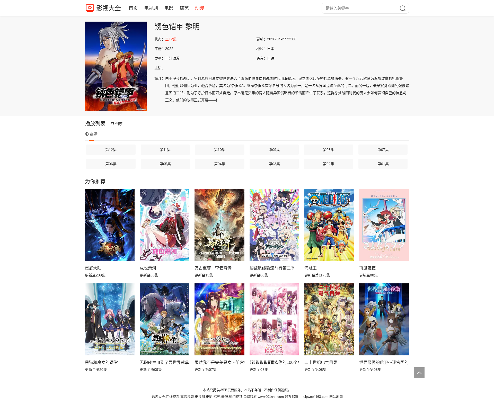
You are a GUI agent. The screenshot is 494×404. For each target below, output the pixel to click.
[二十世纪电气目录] (329, 319)
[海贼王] (329, 225)
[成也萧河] (164, 225)
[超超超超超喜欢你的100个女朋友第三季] (274, 319)
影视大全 (108, 8)
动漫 (199, 8)
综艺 (184, 8)
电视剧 (151, 8)
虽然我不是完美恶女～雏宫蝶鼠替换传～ (219, 362)
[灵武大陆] (110, 225)
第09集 (274, 150)
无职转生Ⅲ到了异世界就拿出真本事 (164, 362)
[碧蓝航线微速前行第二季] (274, 225)
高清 (94, 134)
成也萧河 (148, 268)
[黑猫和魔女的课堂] (110, 319)
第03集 (274, 164)
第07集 (383, 150)
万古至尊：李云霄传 (213, 268)
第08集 (328, 150)
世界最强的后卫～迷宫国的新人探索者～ (384, 362)
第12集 (111, 150)
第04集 (219, 164)
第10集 (219, 150)
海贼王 (310, 268)
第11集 (165, 150)
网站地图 (336, 397)
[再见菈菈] (384, 225)
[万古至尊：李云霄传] (219, 225)
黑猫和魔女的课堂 (101, 362)
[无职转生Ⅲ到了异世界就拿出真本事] (164, 319)
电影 (168, 8)
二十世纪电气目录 (320, 362)
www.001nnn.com (271, 397)
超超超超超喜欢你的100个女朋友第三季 (274, 362)
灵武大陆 (93, 268)
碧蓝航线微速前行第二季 (272, 268)
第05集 (165, 164)
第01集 (383, 164)
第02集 (328, 164)
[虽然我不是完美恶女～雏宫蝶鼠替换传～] (219, 319)
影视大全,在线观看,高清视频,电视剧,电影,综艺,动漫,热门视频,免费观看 (204, 397)
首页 (133, 8)
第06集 (111, 164)
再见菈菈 (367, 268)
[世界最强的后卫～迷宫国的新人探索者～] (384, 319)
